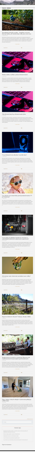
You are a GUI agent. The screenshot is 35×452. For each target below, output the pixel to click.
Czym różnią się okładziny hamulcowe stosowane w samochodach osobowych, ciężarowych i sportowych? (15, 238)
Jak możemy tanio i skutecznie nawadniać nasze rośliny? (16, 276)
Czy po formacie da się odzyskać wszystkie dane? (14, 155)
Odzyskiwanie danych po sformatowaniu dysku (14, 114)
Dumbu (17, 2)
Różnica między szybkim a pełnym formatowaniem (15, 74)
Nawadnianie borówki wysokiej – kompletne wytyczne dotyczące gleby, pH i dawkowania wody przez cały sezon (16, 33)
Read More (17, 44)
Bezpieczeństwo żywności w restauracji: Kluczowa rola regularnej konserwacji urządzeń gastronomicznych (16, 358)
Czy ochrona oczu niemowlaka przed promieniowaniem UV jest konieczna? (15, 439)
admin (6, 47)
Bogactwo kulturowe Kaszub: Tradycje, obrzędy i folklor (16, 316)
